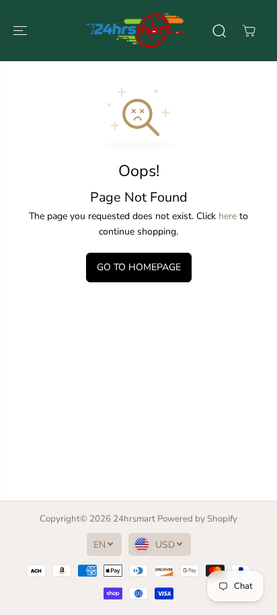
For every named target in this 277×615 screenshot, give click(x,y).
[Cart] (249, 31)
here (228, 216)
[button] (21, 30)
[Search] (219, 31)
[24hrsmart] (135, 30)
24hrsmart (134, 519)
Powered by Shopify (197, 519)
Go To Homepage (139, 267)
